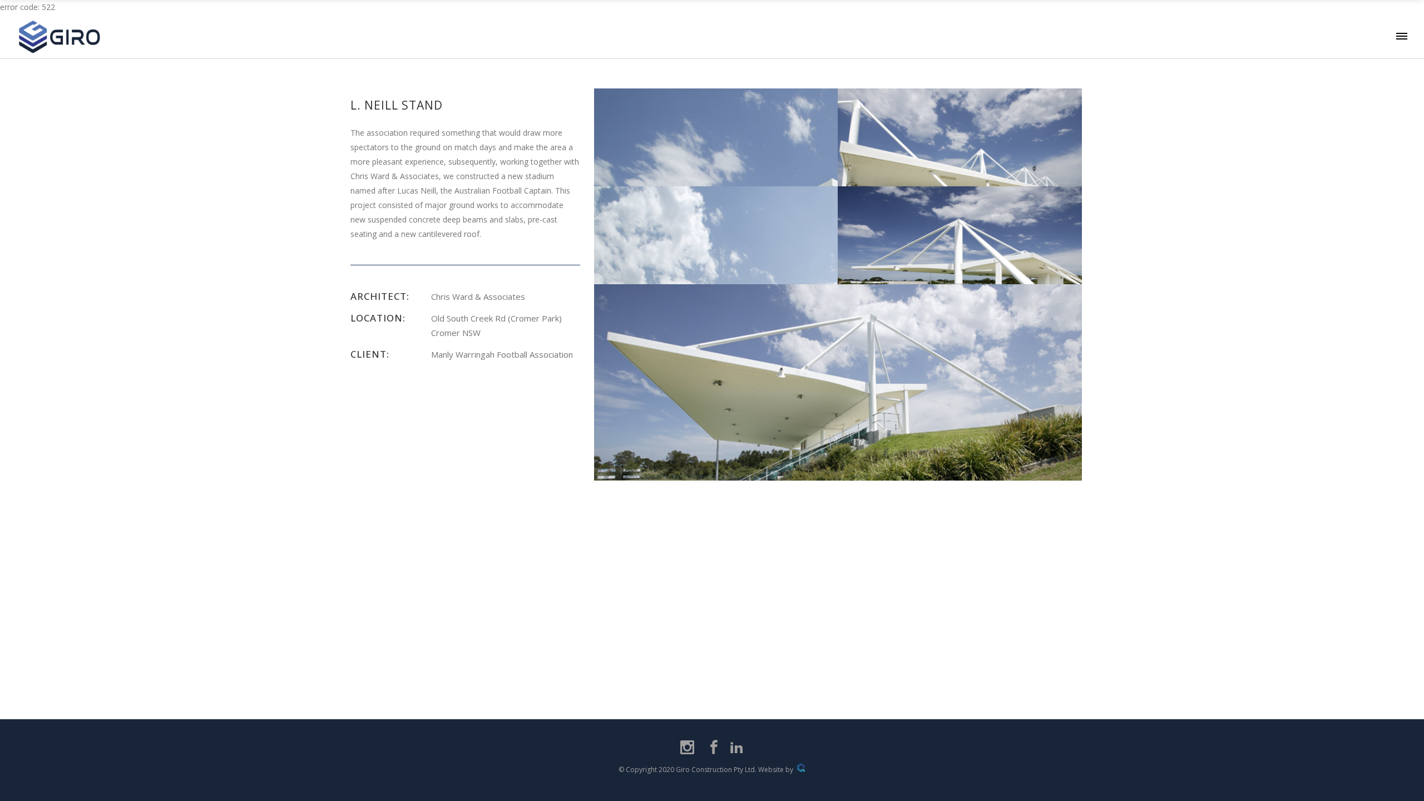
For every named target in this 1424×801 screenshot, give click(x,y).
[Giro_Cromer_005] (960, 169)
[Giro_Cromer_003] (838, 446)
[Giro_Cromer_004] (960, 267)
